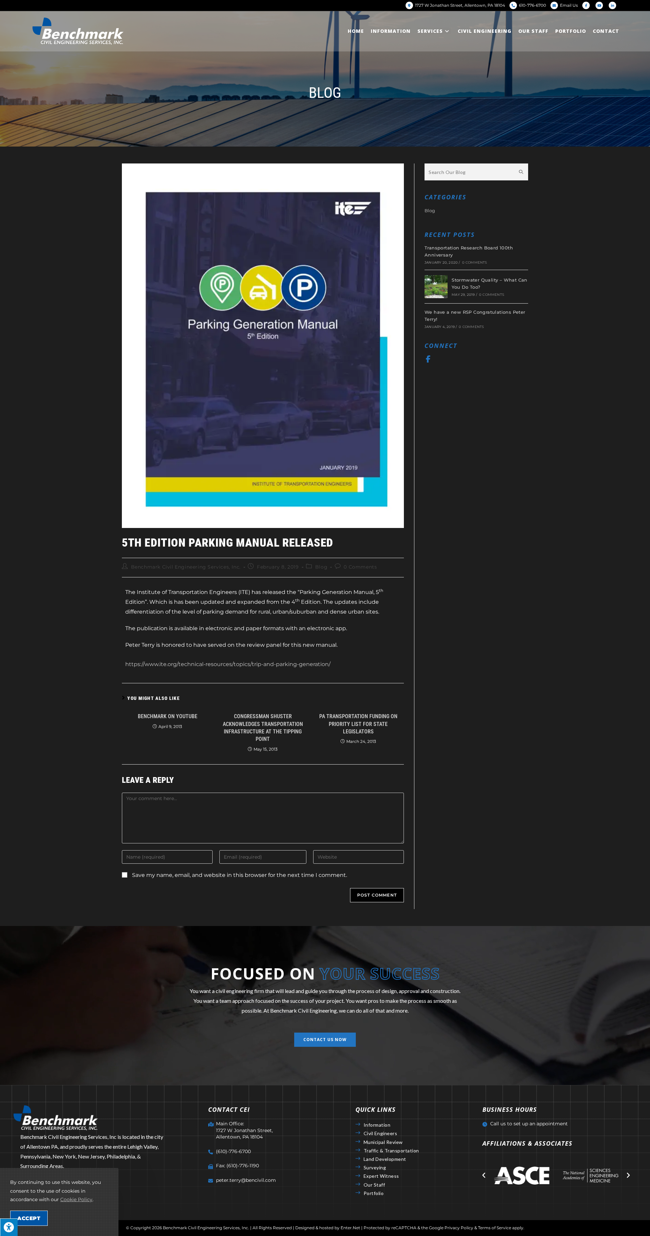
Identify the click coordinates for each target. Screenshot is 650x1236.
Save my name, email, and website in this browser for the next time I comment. (239, 875)
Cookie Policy (76, 1199)
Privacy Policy (459, 1227)
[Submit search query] (521, 171)
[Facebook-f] (428, 359)
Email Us (569, 5)
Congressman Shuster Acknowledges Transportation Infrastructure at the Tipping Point (263, 727)
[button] (325, 1040)
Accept (29, 1218)
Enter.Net (350, 1227)
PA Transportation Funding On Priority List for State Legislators (358, 724)
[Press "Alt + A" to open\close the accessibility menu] (9, 1227)
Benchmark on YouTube (167, 716)
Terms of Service (494, 1227)
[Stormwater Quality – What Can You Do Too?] (436, 286)
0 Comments (360, 567)
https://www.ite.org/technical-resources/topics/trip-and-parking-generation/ (227, 664)
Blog (321, 567)
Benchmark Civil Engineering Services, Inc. (186, 567)
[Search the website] (476, 171)
